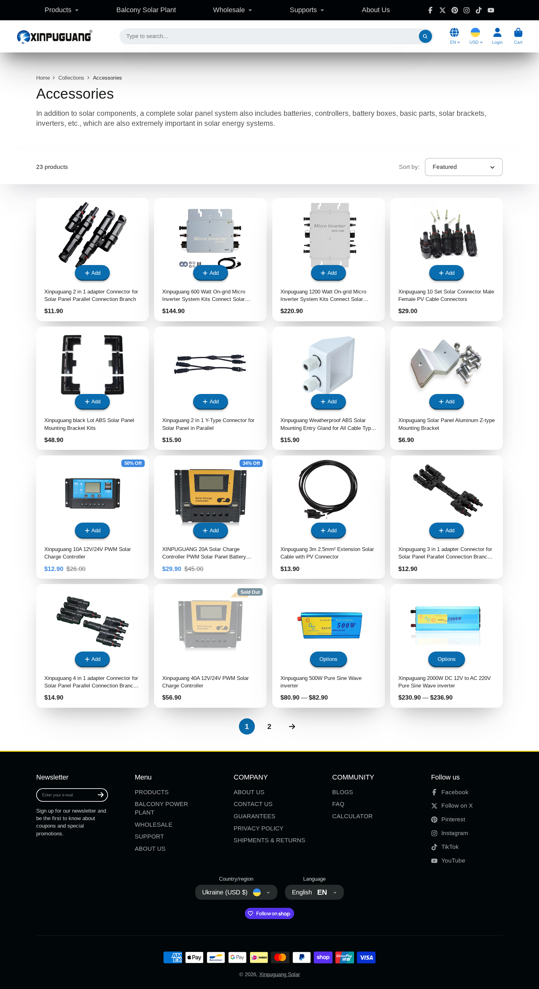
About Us (376, 10)
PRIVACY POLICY (259, 828)
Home (43, 78)
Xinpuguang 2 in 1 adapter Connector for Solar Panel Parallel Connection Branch (92, 259)
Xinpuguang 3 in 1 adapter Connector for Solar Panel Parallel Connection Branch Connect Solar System (446, 517)
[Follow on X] (442, 10)
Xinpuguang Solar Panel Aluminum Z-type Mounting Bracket (446, 388)
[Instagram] (466, 10)
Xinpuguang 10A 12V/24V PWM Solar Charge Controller (92, 517)
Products (58, 10)
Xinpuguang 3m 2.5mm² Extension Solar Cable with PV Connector (328, 517)
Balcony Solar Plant (146, 10)
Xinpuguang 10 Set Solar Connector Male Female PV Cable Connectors (446, 259)
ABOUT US (150, 848)
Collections (71, 78)
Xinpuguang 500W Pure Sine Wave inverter (328, 645)
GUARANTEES (254, 816)
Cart (518, 36)
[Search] (425, 36)
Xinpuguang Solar (279, 974)
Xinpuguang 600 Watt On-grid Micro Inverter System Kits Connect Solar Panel (210, 259)
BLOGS (342, 792)
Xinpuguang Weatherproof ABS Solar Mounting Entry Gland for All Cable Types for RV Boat (328, 388)
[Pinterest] (454, 10)
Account (497, 36)
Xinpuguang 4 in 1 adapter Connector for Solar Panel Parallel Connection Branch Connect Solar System (92, 645)
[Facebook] (430, 10)
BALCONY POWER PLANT (161, 808)
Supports (303, 10)
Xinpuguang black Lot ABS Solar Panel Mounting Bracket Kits (92, 388)
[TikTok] (478, 10)
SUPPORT (149, 836)
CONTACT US (253, 804)
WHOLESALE (153, 824)
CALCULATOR (352, 816)
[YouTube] (491, 10)
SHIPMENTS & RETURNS (269, 840)
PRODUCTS (152, 792)
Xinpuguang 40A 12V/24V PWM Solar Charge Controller (210, 645)
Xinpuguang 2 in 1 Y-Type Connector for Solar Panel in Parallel (210, 388)
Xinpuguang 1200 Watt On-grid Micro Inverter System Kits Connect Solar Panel (328, 259)
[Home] (54, 36)
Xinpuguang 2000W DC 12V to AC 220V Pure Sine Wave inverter (446, 645)
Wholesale (229, 10)
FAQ (338, 804)
